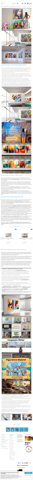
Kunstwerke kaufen (5, 6)
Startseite (11, 442)
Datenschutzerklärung (14, 478)
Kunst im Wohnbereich (12, 450)
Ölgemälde (11, 448)
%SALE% (25, 6)
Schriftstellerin (12, 459)
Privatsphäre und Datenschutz (4, 446)
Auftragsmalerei (13, 6)
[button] (23, 0)
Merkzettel (30, 0)
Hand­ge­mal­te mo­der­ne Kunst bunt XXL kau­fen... (24, 239)
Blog (10, 456)
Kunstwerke (12, 444)
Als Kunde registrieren (12, 437)
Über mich (30, 6)
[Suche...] (18, 3)
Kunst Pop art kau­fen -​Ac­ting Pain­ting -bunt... (8, 239)
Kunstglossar (12, 457)
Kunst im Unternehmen (12, 447)
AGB (2, 444)
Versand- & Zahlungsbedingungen (5, 439)
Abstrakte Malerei (12, 452)
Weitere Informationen (28, 475)
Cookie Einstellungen (5, 448)
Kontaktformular (4, 437)
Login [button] (26, 0)
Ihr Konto (11, 439)
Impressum (3, 436)
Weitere (18, 6)
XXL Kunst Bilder (12, 453)
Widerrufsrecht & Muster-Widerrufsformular (4, 442)
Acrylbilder (11, 443)
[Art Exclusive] (5, 3)
